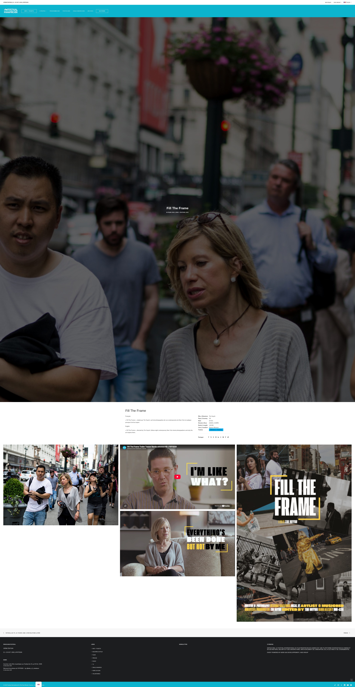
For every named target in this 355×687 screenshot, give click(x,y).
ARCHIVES (90, 11)
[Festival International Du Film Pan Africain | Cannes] (10, 11)
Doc (187, 310)
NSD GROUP (337, 2)
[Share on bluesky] (223, 633)
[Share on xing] (225, 633)
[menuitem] (329, 2)
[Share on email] (228, 633)
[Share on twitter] (211, 633)
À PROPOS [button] (42, 11)
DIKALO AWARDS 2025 (79, 11)
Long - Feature (180, 310)
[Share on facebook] (209, 633)
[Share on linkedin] (218, 633)
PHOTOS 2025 (66, 11)
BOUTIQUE (328, 2)
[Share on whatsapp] (221, 633)
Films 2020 (171, 310)
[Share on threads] (213, 633)
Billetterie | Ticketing (216, 625)
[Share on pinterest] (216, 633)
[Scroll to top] (351, 680)
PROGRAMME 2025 (55, 11)
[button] (101, 11)
